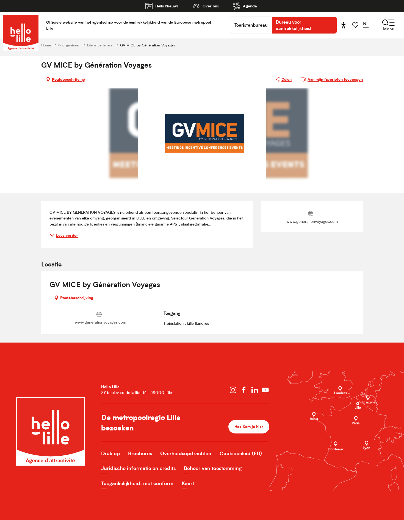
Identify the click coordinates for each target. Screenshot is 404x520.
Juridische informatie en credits (138, 468)
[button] (367, 25)
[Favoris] (356, 25)
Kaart (188, 483)
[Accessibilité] (343, 25)
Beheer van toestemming (213, 468)
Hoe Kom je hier (248, 426)
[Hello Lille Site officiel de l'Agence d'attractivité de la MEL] (20, 25)
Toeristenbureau (251, 25)
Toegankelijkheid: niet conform (137, 483)
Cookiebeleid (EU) (241, 453)
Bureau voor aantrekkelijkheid (293, 25)
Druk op (110, 453)
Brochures (140, 453)
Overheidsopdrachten (185, 453)
